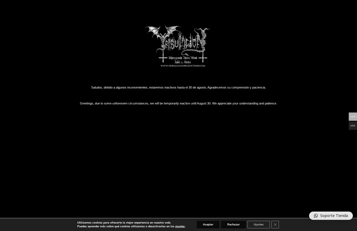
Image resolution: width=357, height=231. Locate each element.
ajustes (180, 226)
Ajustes (259, 224)
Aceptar (208, 224)
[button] (331, 220)
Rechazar (233, 224)
